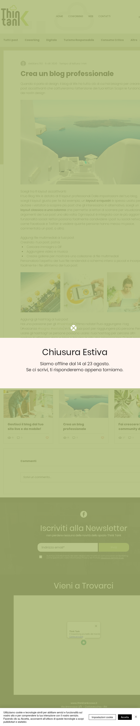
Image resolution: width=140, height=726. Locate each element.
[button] (73, 328)
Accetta (125, 717)
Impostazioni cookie (102, 717)
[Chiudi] (136, 717)
